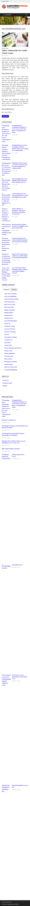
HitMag (16, 904)
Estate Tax (7, 323)
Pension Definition (9, 353)
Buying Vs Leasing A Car (9, 420)
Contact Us (6, 380)
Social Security (8, 364)
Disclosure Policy (7, 383)
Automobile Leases (17, 565)
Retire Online (8, 359)
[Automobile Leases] (6, 565)
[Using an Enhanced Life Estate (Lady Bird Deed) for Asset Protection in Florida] (6, 238)
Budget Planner (8, 312)
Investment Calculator (10, 337)
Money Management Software (12, 348)
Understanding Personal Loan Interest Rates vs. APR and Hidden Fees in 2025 (20, 195)
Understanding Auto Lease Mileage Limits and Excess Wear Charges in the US (19, 180)
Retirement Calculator (10, 361)
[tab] (6, 289)
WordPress (10, 904)
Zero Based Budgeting (10, 369)
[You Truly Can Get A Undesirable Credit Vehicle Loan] (6, 675)
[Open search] (26, 15)
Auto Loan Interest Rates (11, 299)
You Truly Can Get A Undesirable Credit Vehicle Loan (19, 676)
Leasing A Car (8, 340)
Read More (5, 116)
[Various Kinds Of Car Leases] (6, 454)
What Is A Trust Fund (10, 367)
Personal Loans (8, 356)
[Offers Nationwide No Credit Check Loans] (15, 39)
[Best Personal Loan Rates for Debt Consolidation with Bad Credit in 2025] (6, 224)
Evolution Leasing (9, 326)
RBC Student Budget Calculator (11, 448)
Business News (8, 315)
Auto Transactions (9, 302)
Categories (6, 289)
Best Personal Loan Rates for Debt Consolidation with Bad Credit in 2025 (20, 226)
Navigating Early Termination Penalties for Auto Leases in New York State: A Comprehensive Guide (19, 129)
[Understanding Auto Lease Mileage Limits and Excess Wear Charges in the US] (6, 179)
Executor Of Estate (9, 329)
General (6, 334)
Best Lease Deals (9, 307)
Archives (14, 289)
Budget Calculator (9, 310)
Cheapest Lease (8, 318)
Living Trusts (8, 345)
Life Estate (7, 342)
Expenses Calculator (10, 331)
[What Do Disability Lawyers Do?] (6, 785)
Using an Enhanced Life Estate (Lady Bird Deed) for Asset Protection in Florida (20, 240)
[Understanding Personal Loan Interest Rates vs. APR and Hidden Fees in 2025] (6, 194)
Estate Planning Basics (10, 321)
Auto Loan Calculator (10, 293)
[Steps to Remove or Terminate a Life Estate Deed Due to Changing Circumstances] (6, 209)
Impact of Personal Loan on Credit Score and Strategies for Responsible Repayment (20, 255)
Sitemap (5, 385)
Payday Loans (5, 48)
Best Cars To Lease (9, 304)
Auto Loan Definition (10, 296)
